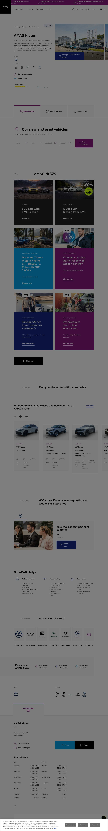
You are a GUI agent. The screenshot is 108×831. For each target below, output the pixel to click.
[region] (54, 825)
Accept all (95, 825)
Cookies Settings (70, 825)
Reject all (82, 825)
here (55, 828)
